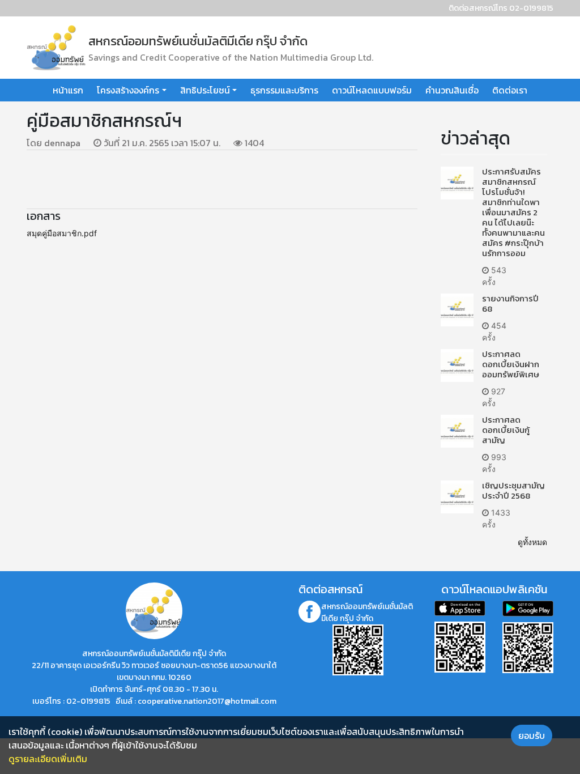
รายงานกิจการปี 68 (510, 303)
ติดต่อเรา (509, 90)
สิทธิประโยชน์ (205, 90)
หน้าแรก (68, 90)
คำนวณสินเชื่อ (452, 90)
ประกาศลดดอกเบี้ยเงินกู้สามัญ (506, 429)
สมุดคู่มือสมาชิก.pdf (62, 233)
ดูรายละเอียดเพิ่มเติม (47, 759)
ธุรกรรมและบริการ (284, 90)
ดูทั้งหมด (532, 542)
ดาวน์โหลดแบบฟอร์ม (372, 90)
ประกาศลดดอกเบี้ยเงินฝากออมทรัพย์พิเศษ (510, 364)
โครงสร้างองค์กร (128, 90)
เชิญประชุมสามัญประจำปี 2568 (513, 490)
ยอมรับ (531, 735)
